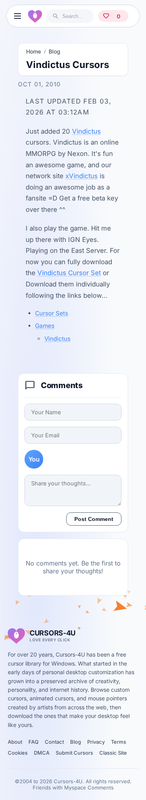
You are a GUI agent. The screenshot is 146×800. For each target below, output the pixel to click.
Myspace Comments (89, 787)
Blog (54, 51)
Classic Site (113, 753)
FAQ (33, 742)
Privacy (96, 742)
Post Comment (93, 519)
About (15, 742)
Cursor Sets (51, 313)
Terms (118, 742)
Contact (54, 742)
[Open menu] (17, 16)
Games (45, 325)
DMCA (41, 753)
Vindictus (86, 131)
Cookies (18, 753)
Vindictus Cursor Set (69, 273)
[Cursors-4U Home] (35, 16)
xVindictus (81, 176)
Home (33, 51)
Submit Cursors (74, 753)
